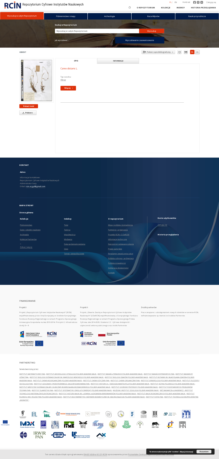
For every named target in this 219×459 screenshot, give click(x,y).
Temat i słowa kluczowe (74, 253)
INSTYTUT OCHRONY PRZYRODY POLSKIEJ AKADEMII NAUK (134, 387)
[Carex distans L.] (36, 80)
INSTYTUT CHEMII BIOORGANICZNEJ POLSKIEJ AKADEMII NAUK (57, 380)
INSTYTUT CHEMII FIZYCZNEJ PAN (96, 380)
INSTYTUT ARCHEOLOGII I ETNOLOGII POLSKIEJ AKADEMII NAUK (71, 374)
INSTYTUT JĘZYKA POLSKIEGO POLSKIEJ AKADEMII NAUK (172, 384)
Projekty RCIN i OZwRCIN (118, 234)
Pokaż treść (28, 106)
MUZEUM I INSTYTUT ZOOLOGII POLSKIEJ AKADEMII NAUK (136, 390)
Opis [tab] (76, 61)
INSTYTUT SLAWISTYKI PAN (42, 390)
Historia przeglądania (203, 7)
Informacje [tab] (118, 61)
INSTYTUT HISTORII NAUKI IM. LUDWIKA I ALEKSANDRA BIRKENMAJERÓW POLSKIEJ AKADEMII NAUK (97, 393)
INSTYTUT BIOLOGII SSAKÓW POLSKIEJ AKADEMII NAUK (126, 377)
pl (192, 52)
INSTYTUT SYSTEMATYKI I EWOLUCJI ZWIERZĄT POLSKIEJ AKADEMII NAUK (83, 390)
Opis (66, 249)
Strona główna (26, 212)
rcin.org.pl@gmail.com (35, 186)
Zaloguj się (211, 2)
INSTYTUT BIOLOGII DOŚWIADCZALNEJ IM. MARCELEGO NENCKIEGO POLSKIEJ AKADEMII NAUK (67, 377)
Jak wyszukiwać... (62, 40)
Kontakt (111, 272)
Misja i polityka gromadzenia (120, 225)
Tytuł (66, 225)
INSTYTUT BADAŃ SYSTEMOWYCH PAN (159, 374)
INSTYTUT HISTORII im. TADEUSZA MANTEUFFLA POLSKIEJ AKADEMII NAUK (120, 384)
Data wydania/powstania (74, 244)
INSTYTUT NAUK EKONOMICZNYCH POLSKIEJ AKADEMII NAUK (161, 393)
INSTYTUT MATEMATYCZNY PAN (32, 374)
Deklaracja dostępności (118, 268)
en (176, 2)
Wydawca (68, 239)
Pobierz (29, 112)
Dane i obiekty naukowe (30, 230)
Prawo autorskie (115, 249)
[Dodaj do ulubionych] (179, 52)
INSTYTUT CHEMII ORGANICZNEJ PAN (125, 380)
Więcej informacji (186, 452)
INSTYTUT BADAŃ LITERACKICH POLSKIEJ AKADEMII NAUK (120, 374)
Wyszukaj (151, 31)
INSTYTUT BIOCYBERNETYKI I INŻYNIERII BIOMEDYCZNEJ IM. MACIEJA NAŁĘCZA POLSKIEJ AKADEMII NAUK (104, 397)
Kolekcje (165, 7)
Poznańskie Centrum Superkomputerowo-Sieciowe (151, 454)
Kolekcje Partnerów (28, 239)
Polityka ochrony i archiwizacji (121, 258)
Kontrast (186, 2)
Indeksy (181, 7)
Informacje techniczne (117, 239)
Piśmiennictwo (26, 225)
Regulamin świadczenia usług (120, 253)
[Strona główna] (129, 7)
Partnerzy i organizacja (118, 230)
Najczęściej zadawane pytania (121, 244)
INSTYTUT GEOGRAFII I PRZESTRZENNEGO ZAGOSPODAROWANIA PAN (62, 384)
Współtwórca (69, 234)
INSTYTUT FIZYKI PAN (154, 397)
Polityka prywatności (117, 263)
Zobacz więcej (26, 247)
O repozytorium (146, 7)
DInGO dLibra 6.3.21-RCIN (95, 454)
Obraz (63, 80)
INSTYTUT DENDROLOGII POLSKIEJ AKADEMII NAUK (161, 380)
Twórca (67, 230)
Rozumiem (204, 451)
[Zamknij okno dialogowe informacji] (186, 52)
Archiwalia (24, 234)
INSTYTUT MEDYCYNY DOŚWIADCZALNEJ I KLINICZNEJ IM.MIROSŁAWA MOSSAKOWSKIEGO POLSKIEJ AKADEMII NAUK (65, 387)
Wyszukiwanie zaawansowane (139, 40)
